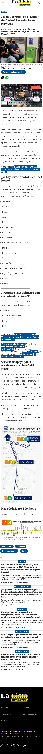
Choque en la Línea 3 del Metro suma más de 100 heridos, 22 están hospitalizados (20, 337)
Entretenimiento (22, 587)
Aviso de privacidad (29, 731)
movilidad (21, 546)
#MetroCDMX (8, 349)
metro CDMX (7, 546)
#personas (28, 354)
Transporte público (9, 551)
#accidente (19, 346)
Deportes (22, 609)
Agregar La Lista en (12, 72)
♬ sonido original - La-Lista (18, 355)
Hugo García (20, 605)
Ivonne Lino (19, 669)
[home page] (21, 697)
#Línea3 (34, 351)
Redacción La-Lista (22, 582)
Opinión (3, 720)
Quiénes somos (6, 731)
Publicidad (17, 731)
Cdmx (24, 551)
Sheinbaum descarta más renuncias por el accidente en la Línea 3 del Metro (20, 169)
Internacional (22, 632)
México (4, 12)
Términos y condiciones (9, 733)
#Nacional (19, 344)
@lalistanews (8, 344)
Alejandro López (21, 627)
